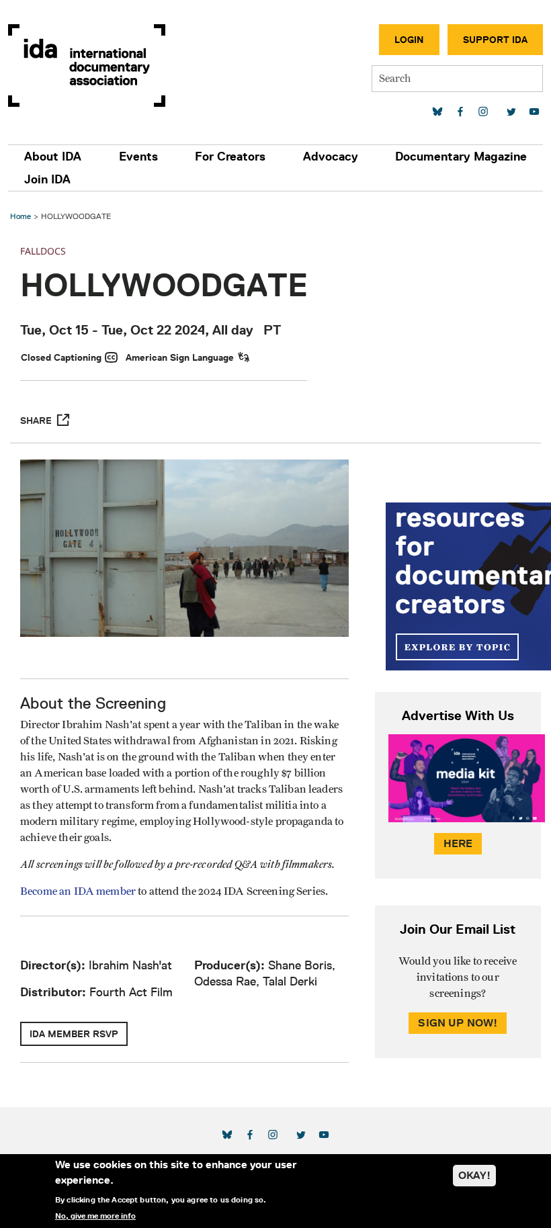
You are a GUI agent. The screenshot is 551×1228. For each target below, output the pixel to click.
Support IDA (495, 40)
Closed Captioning (61, 357)
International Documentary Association (86, 65)
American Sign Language (180, 357)
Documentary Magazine (461, 156)
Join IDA (47, 179)
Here (458, 843)
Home (20, 216)
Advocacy (330, 156)
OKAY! (474, 1175)
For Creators (230, 156)
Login (409, 40)
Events (138, 156)
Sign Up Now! (457, 1022)
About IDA (52, 156)
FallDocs (43, 251)
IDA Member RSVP (74, 1034)
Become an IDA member (78, 891)
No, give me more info (95, 1216)
